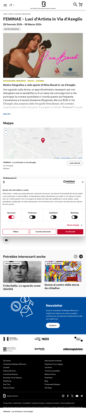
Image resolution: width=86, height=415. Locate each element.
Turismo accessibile (52, 370)
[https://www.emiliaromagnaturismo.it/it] (73, 351)
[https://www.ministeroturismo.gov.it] (10, 341)
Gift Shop (48, 387)
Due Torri (6, 384)
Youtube (77, 396)
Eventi (11, 14)
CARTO (80, 158)
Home (5, 14)
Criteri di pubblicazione (67, 403)
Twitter (72, 396)
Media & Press (50, 374)
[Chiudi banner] (82, 182)
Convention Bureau (10, 374)
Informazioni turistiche (53, 360)
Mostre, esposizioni (23, 14)
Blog (46, 381)
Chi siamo (7, 360)
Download (48, 377)
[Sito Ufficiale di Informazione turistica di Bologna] (44, 4)
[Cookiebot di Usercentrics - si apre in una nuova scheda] (65, 182)
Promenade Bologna (52, 384)
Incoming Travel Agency (12, 377)
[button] (43, 140)
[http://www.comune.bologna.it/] (40, 351)
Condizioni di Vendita (52, 403)
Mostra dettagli (73, 225)
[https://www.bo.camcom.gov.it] (9, 351)
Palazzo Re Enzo (9, 370)
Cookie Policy (17, 403)
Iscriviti (52, 325)
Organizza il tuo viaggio (54, 364)
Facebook (67, 396)
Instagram (63, 396)
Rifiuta (15, 232)
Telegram (81, 396)
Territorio (48, 367)
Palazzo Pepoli (8, 387)
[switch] (32, 217)
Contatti (6, 367)
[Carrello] (80, 4)
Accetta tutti (70, 232)
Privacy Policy (7, 403)
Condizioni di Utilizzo (38, 403)
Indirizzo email (6, 240)
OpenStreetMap (66, 158)
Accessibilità (26, 403)
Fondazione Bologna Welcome (14, 364)
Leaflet (57, 158)
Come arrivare (74, 163)
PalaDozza (7, 381)
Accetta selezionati (43, 232)
